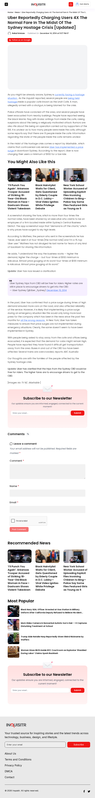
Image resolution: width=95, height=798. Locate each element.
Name (14, 486)
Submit (77, 413)
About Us (10, 753)
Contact (9, 777)
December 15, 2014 (57, 290)
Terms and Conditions (18, 759)
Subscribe (79, 744)
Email (14, 502)
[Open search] (71, 4)
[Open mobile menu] (6, 4)
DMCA (8, 771)
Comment (17, 460)
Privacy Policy (13, 765)
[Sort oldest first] (28, 434)
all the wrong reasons (33, 320)
